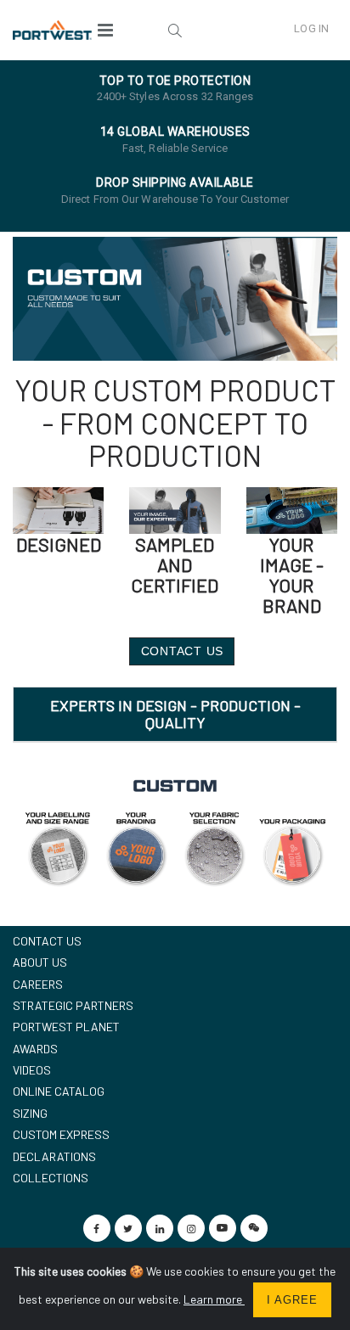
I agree (292, 1300)
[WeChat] (254, 1228)
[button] (175, 29)
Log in (311, 28)
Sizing (30, 1113)
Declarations (54, 1156)
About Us (40, 962)
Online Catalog (58, 1091)
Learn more (214, 1299)
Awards (35, 1048)
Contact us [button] (182, 651)
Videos (32, 1070)
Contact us (47, 941)
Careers (38, 984)
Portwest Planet (66, 1026)
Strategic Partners (73, 1005)
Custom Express (61, 1134)
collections (50, 1177)
